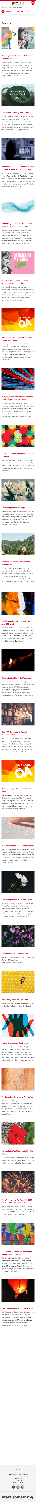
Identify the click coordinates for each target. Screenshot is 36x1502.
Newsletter (18, 1478)
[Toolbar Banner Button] (33, 2)
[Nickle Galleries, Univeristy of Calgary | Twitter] (18, 1487)
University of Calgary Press (17, 11)
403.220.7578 (18, 1482)
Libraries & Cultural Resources (12, 7)
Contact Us (18, 1480)
